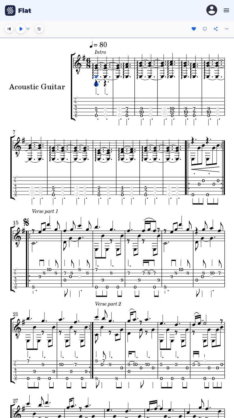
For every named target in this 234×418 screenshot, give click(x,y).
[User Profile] (211, 10)
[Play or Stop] (21, 29)
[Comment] (204, 28)
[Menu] (225, 10)
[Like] (193, 28)
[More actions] (226, 28)
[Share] (215, 28)
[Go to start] (9, 29)
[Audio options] (28, 29)
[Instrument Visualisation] (39, 29)
